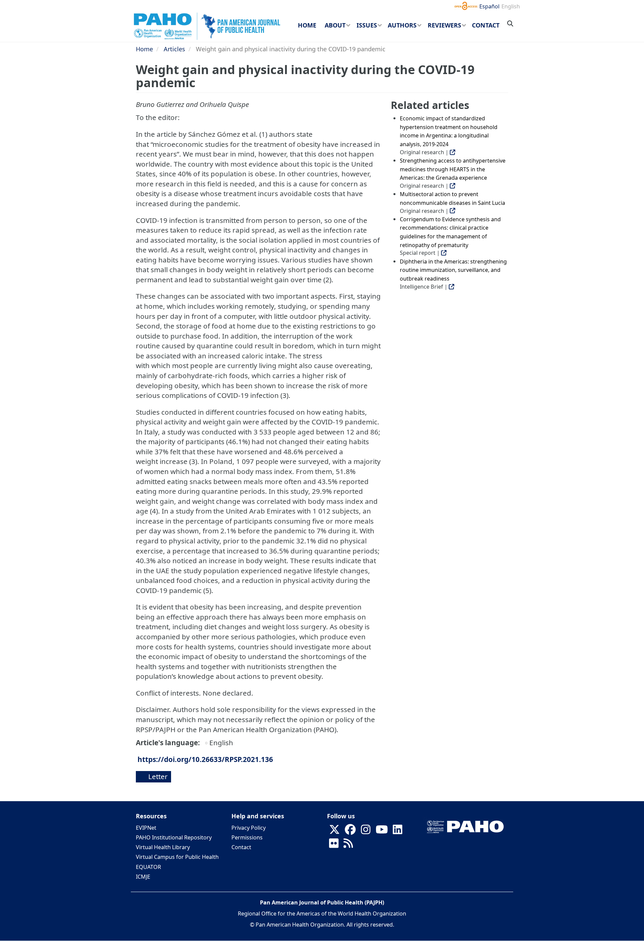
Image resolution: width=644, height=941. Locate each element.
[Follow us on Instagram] (365, 831)
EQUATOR (148, 867)
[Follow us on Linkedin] (397, 831)
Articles (174, 49)
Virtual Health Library (163, 847)
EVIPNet (146, 827)
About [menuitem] (335, 25)
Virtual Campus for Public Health (177, 857)
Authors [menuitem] (402, 25)
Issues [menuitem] (367, 25)
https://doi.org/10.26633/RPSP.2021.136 (205, 759)
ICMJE (143, 876)
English (510, 6)
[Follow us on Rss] (348, 845)
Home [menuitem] (307, 25)
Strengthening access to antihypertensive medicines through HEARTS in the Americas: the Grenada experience (452, 169)
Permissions (247, 837)
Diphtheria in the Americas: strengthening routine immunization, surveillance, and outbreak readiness (453, 270)
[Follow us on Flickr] (333, 845)
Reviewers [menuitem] (444, 25)
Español (489, 6)
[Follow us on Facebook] (350, 831)
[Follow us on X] (334, 831)
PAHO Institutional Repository (174, 837)
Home (144, 49)
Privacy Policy (248, 827)
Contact (241, 847)
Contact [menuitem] (485, 25)
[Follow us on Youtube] (382, 831)
